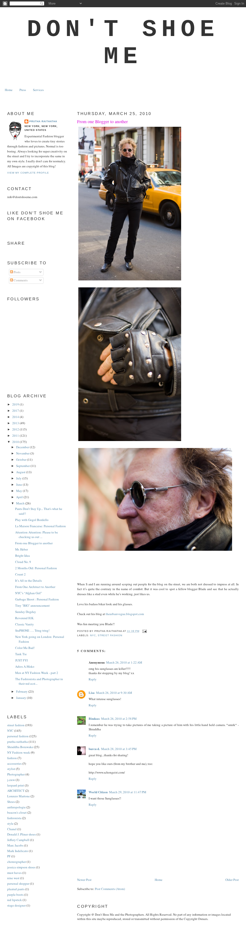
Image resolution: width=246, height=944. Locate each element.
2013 (16, 423)
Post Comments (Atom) (110, 889)
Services (38, 90)
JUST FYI (21, 660)
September (23, 466)
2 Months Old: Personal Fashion (36, 568)
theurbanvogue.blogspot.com (125, 614)
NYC (93, 635)
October (21, 459)
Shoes (11, 801)
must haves (14, 873)
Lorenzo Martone (18, 796)
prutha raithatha (17, 741)
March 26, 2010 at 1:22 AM (124, 662)
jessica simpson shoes (21, 867)
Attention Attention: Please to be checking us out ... (36, 534)
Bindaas (94, 718)
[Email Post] (144, 631)
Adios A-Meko (24, 666)
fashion (12, 758)
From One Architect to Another (35, 587)
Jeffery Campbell (18, 840)
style (10, 823)
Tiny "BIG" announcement (32, 605)
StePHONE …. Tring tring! (32, 630)
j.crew (11, 780)
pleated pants (16, 889)
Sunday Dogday (25, 612)
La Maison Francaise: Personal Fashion (40, 526)
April (20, 497)
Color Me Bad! (25, 648)
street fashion (110, 635)
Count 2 (20, 574)
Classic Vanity (24, 624)
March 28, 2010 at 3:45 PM (119, 749)
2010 (16, 442)
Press (22, 90)
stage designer (16, 905)
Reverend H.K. (24, 618)
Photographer (16, 774)
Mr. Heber (21, 549)
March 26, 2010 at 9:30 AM (114, 692)
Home (8, 90)
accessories (14, 763)
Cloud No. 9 (23, 562)
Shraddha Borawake (20, 747)
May (19, 491)
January (21, 698)
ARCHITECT (16, 790)
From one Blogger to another (102, 121)
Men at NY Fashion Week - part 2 (36, 673)
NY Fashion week (18, 752)
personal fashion (18, 736)
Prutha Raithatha (43, 121)
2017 (16, 410)
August (21, 472)
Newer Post (84, 879)
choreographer (16, 861)
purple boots (15, 894)
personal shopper (18, 883)
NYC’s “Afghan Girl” (28, 593)
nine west (13, 878)
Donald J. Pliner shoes (21, 834)
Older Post (232, 879)
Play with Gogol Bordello (32, 520)
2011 (16, 435)
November (23, 453)
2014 (16, 417)
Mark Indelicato (17, 851)
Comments (20, 280)
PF (9, 856)
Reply (93, 679)
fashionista (14, 818)
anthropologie (16, 807)
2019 (16, 404)
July (19, 478)
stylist (11, 769)
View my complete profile (28, 172)
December (23, 447)
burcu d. (94, 748)
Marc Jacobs (15, 845)
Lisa (92, 692)
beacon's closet (17, 812)
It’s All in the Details (28, 580)
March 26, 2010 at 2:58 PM (119, 718)
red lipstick (14, 900)
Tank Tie (21, 654)
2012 (16, 429)
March (20, 503)
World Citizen (98, 792)
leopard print (15, 785)
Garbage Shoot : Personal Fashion (37, 599)
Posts (16, 272)
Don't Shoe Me (123, 43)
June (19, 484)
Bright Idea (22, 555)
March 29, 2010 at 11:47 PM (127, 792)
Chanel (12, 829)
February (22, 691)
